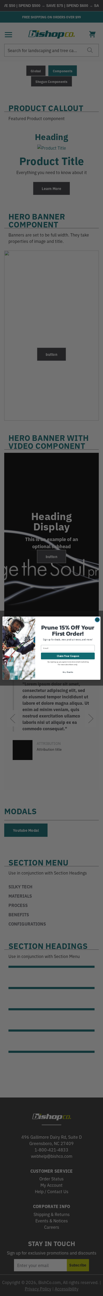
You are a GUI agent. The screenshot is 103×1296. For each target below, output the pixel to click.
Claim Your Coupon (68, 655)
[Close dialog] (97, 619)
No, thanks (68, 672)
